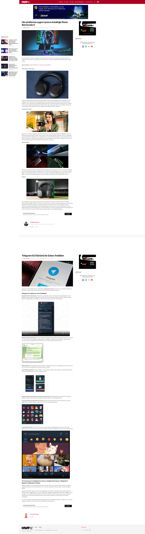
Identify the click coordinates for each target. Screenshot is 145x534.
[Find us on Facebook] (83, 530)
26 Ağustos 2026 (12, 53)
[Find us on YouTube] (85, 530)
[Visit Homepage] (26, 2)
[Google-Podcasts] (88, 46)
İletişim (40, 527)
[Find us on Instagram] (87, 530)
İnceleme (61, 1)
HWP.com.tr (37, 530)
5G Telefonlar (89, 1)
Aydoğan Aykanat (26, 27)
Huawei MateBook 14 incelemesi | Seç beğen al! (40, 65)
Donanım (42, 27)
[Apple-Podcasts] (83, 46)
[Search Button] (94, 2)
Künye (36, 527)
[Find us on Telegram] (89, 530)
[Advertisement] (9, 18)
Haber (67, 1)
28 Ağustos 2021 (34, 27)
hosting (40, 530)
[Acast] (91, 46)
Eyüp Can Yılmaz (26, 258)
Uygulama (42, 258)
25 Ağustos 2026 (12, 46)
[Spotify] (86, 46)
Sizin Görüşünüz (80, 1)
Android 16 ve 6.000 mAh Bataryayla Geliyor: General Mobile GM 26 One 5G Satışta (13, 42)
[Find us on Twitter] (81, 530)
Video (73, 1)
